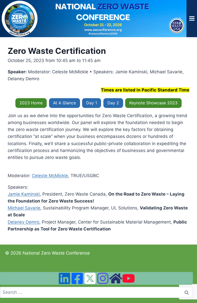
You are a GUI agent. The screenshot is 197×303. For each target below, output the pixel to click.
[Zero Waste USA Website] (115, 278)
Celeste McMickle (50, 175)
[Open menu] (191, 18)
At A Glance (64, 102)
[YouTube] (128, 278)
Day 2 (113, 102)
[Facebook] (77, 278)
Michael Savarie (24, 207)
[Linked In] (64, 278)
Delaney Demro (23, 222)
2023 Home (31, 102)
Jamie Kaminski (24, 194)
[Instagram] (102, 278)
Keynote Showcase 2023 (153, 102)
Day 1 (91, 102)
